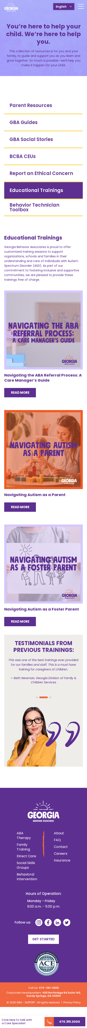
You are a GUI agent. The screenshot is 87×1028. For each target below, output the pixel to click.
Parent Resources (31, 105)
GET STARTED (43, 939)
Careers (60, 853)
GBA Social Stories (31, 139)
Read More (20, 392)
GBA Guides (24, 122)
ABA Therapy (24, 835)
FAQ (57, 840)
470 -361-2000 (49, 988)
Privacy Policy (72, 1002)
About (59, 833)
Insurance (60, 860)
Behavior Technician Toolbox (34, 207)
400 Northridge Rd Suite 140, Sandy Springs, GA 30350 (53, 994)
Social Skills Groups (26, 865)
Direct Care (26, 856)
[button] (37, 697)
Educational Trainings (36, 190)
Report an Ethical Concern (41, 173)
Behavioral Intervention (27, 876)
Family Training (23, 847)
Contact (60, 847)
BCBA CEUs (23, 156)
